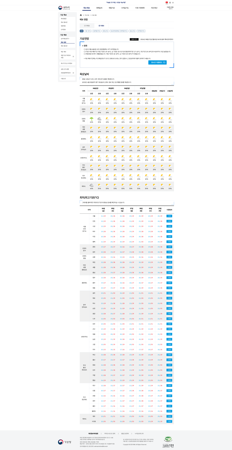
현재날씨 (99, 8)
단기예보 (87, 26)
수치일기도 (125, 8)
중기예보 (101, 26)
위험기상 (112, 8)
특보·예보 (86, 8)
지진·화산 (154, 8)
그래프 (169, 216)
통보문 (156, 62)
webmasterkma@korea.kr (101, 446)
